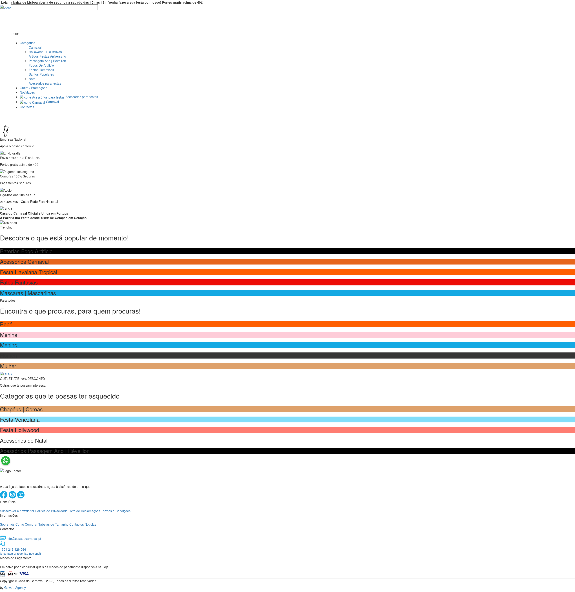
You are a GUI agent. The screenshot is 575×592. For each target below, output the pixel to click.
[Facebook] (4, 497)
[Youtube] (21, 497)
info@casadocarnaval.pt (24, 538)
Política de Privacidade (51, 511)
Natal (32, 78)
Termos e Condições (115, 511)
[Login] (13, 14)
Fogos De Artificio (41, 65)
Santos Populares (41, 74)
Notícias (90, 524)
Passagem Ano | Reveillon (47, 60)
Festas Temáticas (41, 69)
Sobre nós (7, 524)
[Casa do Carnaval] (5, 6)
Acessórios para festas (45, 83)
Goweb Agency (15, 587)
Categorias (27, 42)
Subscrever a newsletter (17, 511)
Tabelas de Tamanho (53, 524)
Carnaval (35, 47)
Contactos (27, 107)
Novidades (27, 92)
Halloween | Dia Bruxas (45, 51)
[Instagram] (13, 497)
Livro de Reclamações (84, 511)
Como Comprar (26, 524)
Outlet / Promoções (33, 87)
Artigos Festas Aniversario (47, 56)
